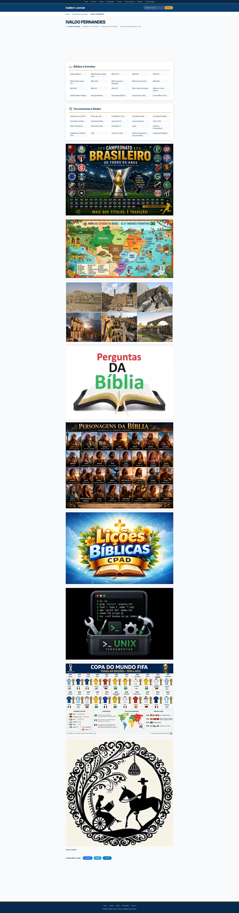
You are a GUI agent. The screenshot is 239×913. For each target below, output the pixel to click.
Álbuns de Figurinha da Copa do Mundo (139, 134)
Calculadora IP (116, 126)
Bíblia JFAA (94, 81)
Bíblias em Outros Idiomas (158, 89)
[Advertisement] (119, 45)
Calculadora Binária (97, 121)
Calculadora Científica (77, 121)
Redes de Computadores (158, 127)
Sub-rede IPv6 (116, 121)
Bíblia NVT (115, 88)
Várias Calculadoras (76, 126)
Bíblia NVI (94, 88)
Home (68, 14)
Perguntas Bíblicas (97, 95)
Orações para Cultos (138, 95)
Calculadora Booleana (160, 116)
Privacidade (110, 1)
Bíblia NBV (73, 88)
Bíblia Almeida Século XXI (77, 82)
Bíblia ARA (135, 74)
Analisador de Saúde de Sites (77, 134)
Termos (119, 1)
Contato (93, 1)
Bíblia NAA (156, 81)
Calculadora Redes (138, 116)
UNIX (92, 133)
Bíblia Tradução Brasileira (140, 88)
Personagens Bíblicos (118, 95)
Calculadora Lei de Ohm (78, 116)
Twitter (97, 858)
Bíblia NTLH (115, 74)
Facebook (87, 858)
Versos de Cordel (117, 133)
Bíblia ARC (156, 74)
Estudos (140, 1)
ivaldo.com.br (75, 7)
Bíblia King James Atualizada (117, 82)
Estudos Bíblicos (75, 74)
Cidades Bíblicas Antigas (78, 95)
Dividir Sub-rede (96, 116)
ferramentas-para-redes (80, 14)
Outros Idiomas (129, 1)
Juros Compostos (138, 121)
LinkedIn (107, 858)
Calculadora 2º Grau (118, 116)
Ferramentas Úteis (97, 126)
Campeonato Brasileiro (160, 133)
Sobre (101, 1)
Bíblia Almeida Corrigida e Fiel (98, 75)
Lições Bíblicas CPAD (160, 95)
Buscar (169, 7)
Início (86, 1)
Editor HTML (157, 121)
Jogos (134, 126)
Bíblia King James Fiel (139, 81)
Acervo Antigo (150, 1)
